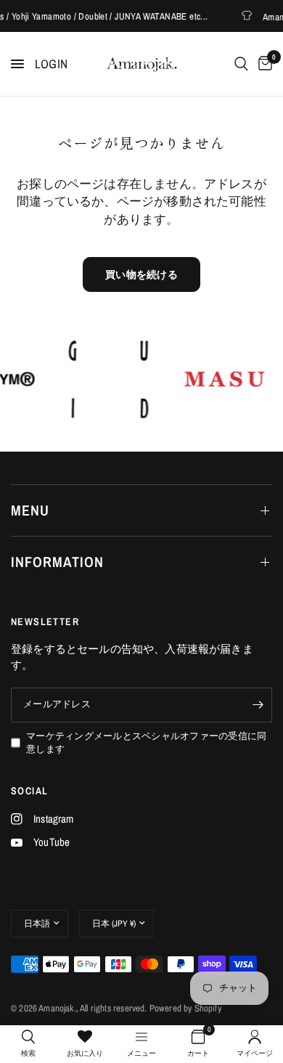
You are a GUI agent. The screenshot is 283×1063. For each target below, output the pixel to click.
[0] (262, 64)
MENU (30, 510)
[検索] (241, 64)
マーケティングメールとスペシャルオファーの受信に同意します (146, 743)
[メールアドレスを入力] (257, 705)
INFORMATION (57, 561)
